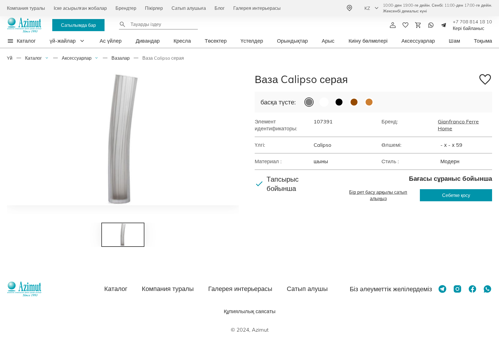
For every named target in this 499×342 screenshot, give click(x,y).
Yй (9, 58)
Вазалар (120, 58)
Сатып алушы (307, 289)
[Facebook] (472, 289)
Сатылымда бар (78, 25)
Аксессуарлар (418, 40)
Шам (454, 40)
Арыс (328, 40)
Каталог (33, 58)
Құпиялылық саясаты (249, 311)
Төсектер (216, 40)
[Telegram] (443, 25)
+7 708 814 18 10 (472, 22)
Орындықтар (292, 40)
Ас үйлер (111, 40)
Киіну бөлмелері (368, 40)
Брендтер (126, 8)
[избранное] (405, 25)
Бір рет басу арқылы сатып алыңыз (378, 195)
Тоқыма (483, 40)
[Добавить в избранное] (485, 80)
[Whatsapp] (430, 25)
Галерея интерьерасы (257, 8)
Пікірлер (154, 8)
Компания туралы (26, 8)
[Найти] (122, 24)
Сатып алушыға (189, 8)
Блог (220, 8)
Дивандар (148, 40)
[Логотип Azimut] (24, 25)
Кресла (182, 40)
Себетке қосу (456, 195)
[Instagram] (457, 289)
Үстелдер (252, 40)
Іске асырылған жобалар (80, 8)
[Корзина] (418, 25)
